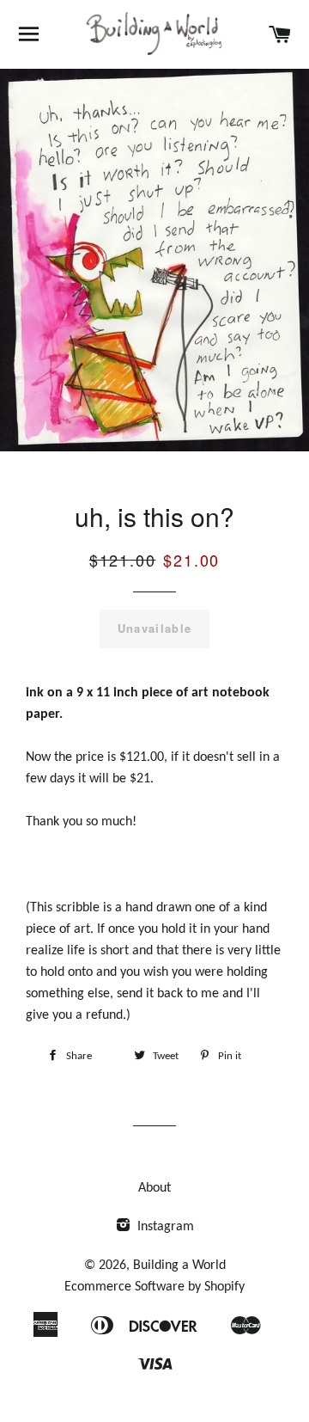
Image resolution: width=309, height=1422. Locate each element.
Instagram (164, 1227)
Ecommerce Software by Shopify (154, 1287)
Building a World (179, 1265)
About (154, 1188)
